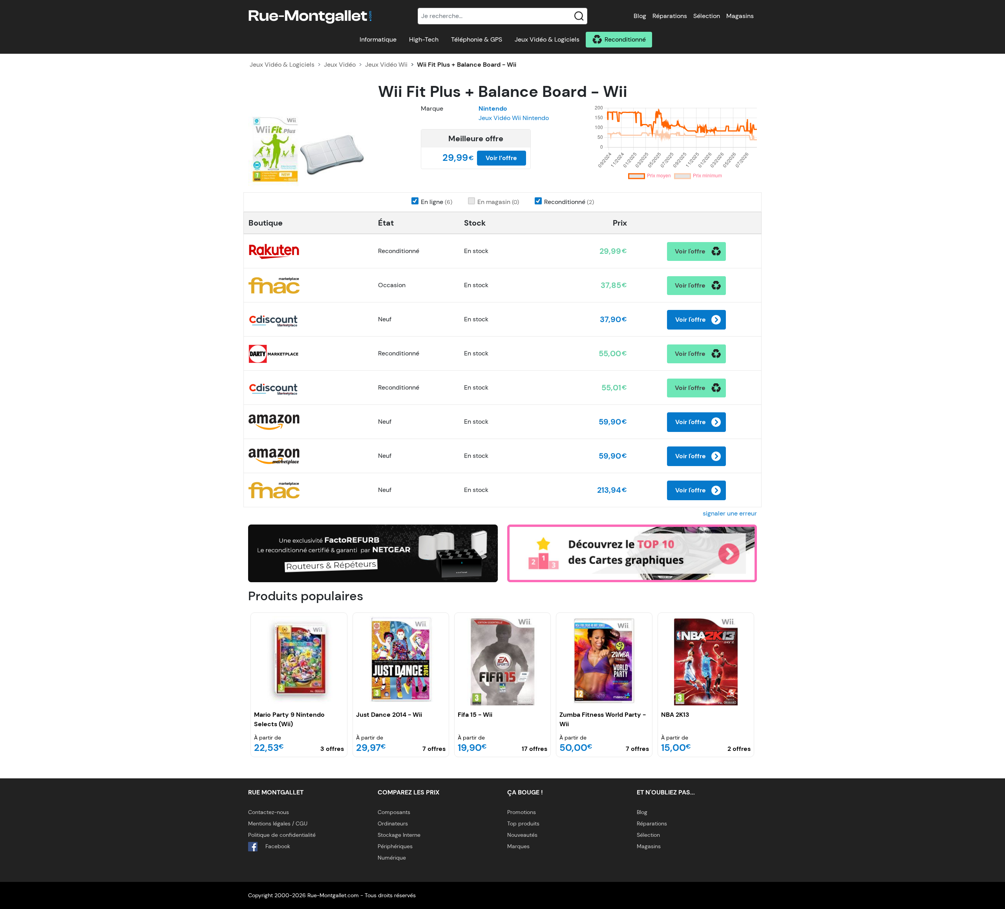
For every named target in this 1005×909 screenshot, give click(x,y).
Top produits (523, 823)
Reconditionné (625, 39)
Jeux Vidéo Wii (386, 64)
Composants (394, 812)
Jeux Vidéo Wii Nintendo (514, 118)
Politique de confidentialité (282, 834)
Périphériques (395, 846)
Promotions (521, 812)
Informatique (378, 39)
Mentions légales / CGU (277, 823)
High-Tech (424, 39)
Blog (640, 16)
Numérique (392, 857)
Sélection (706, 16)
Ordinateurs (393, 823)
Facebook (277, 846)
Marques (518, 846)
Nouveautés (522, 834)
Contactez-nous (268, 812)
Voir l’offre (501, 158)
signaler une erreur (730, 513)
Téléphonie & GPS (476, 39)
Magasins (740, 16)
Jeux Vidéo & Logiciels (547, 39)
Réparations (669, 16)
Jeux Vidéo (340, 64)
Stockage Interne (399, 834)
